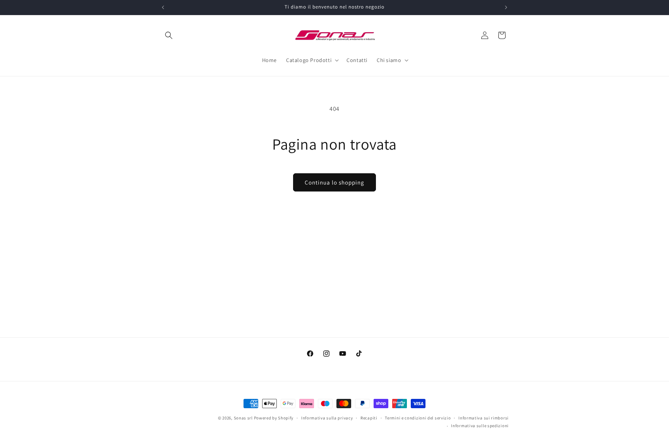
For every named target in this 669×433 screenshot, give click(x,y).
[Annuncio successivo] (506, 7)
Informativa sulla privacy (327, 418)
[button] (168, 35)
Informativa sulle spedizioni (480, 425)
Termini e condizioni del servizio (418, 418)
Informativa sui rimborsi (483, 418)
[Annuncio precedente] (163, 7)
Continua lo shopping (334, 182)
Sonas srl (243, 418)
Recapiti (368, 418)
